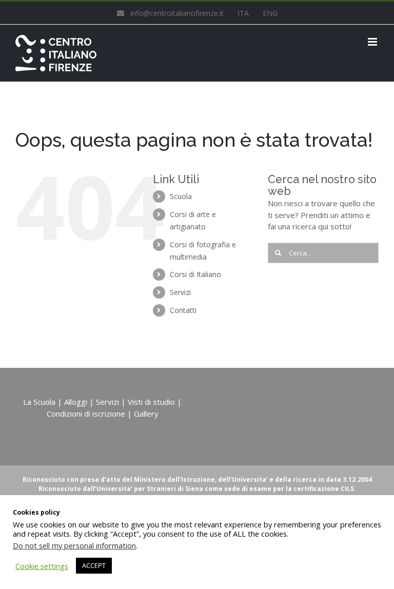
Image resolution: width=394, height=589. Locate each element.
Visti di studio (151, 402)
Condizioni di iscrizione (86, 413)
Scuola (181, 196)
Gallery (146, 413)
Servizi (180, 292)
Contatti (183, 310)
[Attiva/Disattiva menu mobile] (373, 41)
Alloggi (75, 402)
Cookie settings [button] (41, 566)
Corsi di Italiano (195, 274)
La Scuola (39, 402)
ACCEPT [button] (94, 565)
